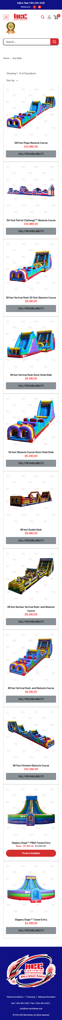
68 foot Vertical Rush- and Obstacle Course (31, 687)
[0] (56, 17)
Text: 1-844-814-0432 (40, 1003)
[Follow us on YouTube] (39, 7)
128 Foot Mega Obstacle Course (31, 142)
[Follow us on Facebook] (34, 7)
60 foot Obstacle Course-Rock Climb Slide (31, 452)
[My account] (49, 17)
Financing (30, 997)
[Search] (54, 42)
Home (6, 58)
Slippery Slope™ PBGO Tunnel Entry (31, 842)
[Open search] (43, 17)
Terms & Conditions (15, 997)
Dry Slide (17, 58)
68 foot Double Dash (31, 529)
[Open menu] (6, 17)
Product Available (31, 853)
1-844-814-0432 (37, 3)
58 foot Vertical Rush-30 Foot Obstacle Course (31, 297)
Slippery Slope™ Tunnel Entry (31, 919)
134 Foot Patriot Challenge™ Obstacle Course (31, 220)
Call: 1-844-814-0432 (20, 1003)
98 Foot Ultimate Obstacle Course (31, 765)
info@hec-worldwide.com (31, 1008)
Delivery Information (47, 997)
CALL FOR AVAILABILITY (31, 153)
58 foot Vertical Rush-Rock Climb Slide (31, 374)
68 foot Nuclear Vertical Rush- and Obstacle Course (31, 608)
